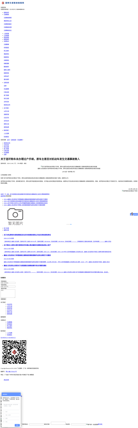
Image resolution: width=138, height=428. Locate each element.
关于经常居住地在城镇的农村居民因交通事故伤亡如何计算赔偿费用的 (26, 201)
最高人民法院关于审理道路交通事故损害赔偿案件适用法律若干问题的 (26, 199)
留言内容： (4, 288)
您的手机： (4, 285)
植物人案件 (7, 69)
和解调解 (6, 63)
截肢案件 (6, 66)
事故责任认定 (8, 20)
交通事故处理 (8, 27)
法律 (5, 85)
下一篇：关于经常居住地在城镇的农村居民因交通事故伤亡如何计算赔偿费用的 (27, 194)
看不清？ (100, 424)
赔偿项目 (6, 73)
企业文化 (6, 117)
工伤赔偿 (6, 35)
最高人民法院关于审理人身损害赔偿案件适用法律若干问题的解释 (24, 205)
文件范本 (6, 101)
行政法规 (6, 92)
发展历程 (6, 114)
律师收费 (6, 127)
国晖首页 (6, 12)
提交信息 (3, 299)
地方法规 (6, 98)
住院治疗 (6, 76)
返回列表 (3, 196)
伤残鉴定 (6, 47)
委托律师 (6, 79)
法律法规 (6, 82)
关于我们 (6, 108)
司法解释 (6, 89)
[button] (68, 224)
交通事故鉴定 (8, 24)
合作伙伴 (6, 120)
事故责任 (6, 54)
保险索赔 (6, 37)
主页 (8, 139)
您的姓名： (4, 281)
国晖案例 (6, 39)
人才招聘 (6, 133)
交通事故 (6, 14)
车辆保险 (6, 60)
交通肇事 (6, 44)
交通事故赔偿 (8, 17)
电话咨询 (6, 380)
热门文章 (6, 228)
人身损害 (6, 33)
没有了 (2, 194)
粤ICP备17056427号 (11, 371)
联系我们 (6, 130)
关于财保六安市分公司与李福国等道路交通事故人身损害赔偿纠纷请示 (26, 203)
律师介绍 (6, 124)
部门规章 (6, 95)
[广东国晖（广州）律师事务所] (69, 3)
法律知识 (6, 41)
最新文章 (6, 230)
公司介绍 (6, 111)
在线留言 (6, 136)
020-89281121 (4, 337)
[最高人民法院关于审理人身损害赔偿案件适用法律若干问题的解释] (16, 225)
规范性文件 (7, 104)
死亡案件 (6, 50)
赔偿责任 (6, 57)
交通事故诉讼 (8, 30)
